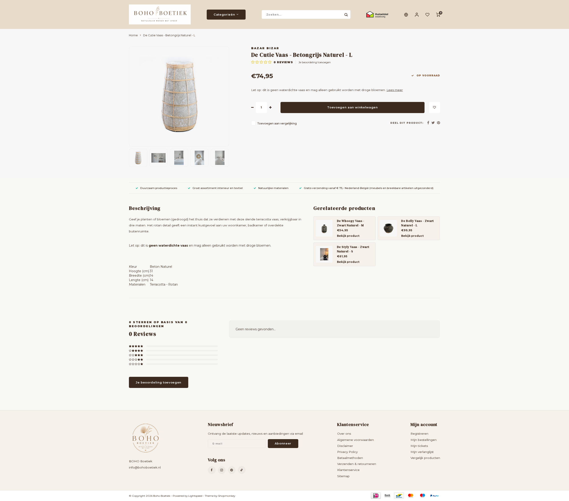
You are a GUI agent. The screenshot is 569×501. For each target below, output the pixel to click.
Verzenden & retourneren (356, 464)
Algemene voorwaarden (355, 440)
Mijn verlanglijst (422, 452)
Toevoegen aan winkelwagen (352, 107)
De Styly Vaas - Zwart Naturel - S (353, 249)
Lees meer (395, 90)
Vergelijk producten (425, 458)
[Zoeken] (346, 14)
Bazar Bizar (265, 48)
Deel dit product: (406, 123)
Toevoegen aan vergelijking (277, 123)
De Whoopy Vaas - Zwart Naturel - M (351, 223)
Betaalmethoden (350, 458)
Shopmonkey (226, 495)
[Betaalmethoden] (375, 495)
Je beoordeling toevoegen (315, 62)
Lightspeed (195, 495)
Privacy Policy (347, 452)
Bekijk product (348, 235)
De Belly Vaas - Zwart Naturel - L (417, 223)
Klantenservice (348, 470)
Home (133, 35)
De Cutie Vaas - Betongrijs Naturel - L (169, 35)
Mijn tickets (419, 446)
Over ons (344, 433)
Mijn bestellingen (424, 440)
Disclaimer (345, 446)
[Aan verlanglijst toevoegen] (434, 107)
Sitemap (343, 476)
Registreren (419, 433)
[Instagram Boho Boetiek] (222, 470)
